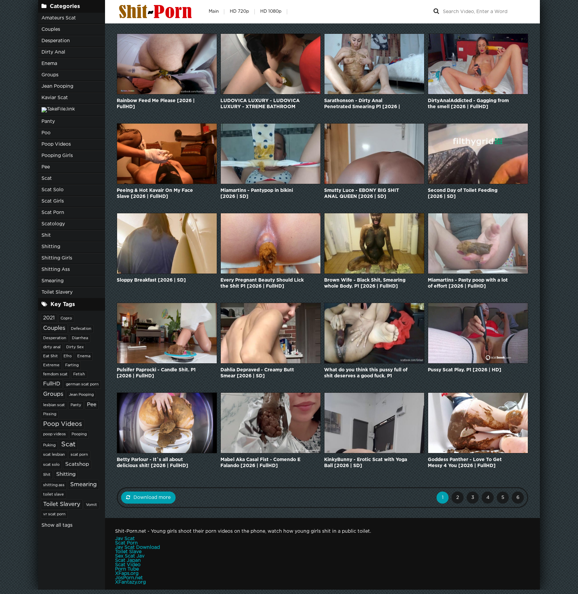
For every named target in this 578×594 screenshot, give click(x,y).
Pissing (49, 414)
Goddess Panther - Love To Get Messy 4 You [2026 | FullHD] (465, 463)
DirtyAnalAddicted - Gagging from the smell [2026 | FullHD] (468, 104)
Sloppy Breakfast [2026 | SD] (151, 280)
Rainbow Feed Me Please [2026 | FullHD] (156, 104)
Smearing (52, 281)
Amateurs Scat (58, 18)
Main (214, 11)
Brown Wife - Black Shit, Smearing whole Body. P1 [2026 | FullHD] (364, 283)
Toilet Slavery (57, 292)
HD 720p (239, 11)
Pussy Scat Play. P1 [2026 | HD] (464, 370)
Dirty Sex (75, 347)
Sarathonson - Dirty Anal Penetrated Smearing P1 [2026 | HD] (362, 104)
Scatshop (77, 464)
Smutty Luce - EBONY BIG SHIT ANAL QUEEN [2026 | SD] (361, 194)
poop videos (54, 434)
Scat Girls (52, 201)
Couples (50, 29)
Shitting (50, 247)
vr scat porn (54, 514)
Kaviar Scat (54, 98)
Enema (49, 64)
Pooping (79, 434)
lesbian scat (54, 405)
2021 (49, 318)
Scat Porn (52, 213)
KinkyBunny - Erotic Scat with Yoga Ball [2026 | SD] (365, 463)
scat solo (51, 464)
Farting (72, 365)
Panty (48, 122)
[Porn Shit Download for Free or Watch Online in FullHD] (157, 11)
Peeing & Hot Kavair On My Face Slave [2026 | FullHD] (155, 194)
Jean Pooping (57, 86)
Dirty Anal (53, 52)
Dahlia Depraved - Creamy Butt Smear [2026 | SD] (257, 373)
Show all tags (57, 525)
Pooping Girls (57, 156)
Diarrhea (80, 338)
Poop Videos (56, 144)
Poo (46, 133)
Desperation (55, 41)
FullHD (51, 384)
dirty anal (52, 347)
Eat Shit (50, 356)
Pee (45, 167)
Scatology (53, 224)
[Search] (436, 11)
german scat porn (82, 384)
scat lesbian (54, 454)
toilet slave (53, 494)
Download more (152, 498)
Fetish (79, 374)
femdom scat (55, 374)
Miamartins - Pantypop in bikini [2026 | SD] (256, 194)
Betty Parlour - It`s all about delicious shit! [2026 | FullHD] (152, 463)
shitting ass (54, 485)
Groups (50, 75)
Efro (68, 356)
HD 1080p (271, 11)
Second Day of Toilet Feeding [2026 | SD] (462, 194)
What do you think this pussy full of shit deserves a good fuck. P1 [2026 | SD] (365, 373)
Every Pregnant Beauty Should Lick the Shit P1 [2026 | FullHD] (262, 283)
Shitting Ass (55, 270)
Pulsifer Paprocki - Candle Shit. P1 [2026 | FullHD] (156, 373)
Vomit (91, 505)
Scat (46, 178)
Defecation (81, 328)
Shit (46, 235)
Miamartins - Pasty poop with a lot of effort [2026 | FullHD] (468, 283)
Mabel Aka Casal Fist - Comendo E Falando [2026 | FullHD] (260, 463)
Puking (49, 445)
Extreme (51, 365)
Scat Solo (52, 190)
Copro (66, 318)
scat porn (79, 454)
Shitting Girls (56, 258)
